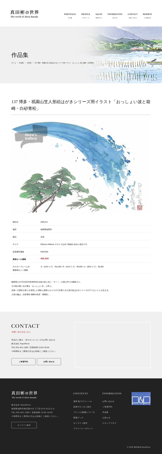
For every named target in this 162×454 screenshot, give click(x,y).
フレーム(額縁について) (84, 412)
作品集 (105, 412)
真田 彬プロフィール (82, 401)
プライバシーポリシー (83, 428)
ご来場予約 (23, 362)
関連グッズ (78, 418)
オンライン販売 (24, 425)
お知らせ (106, 418)
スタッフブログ (109, 423)
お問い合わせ (49, 362)
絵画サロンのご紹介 (82, 407)
